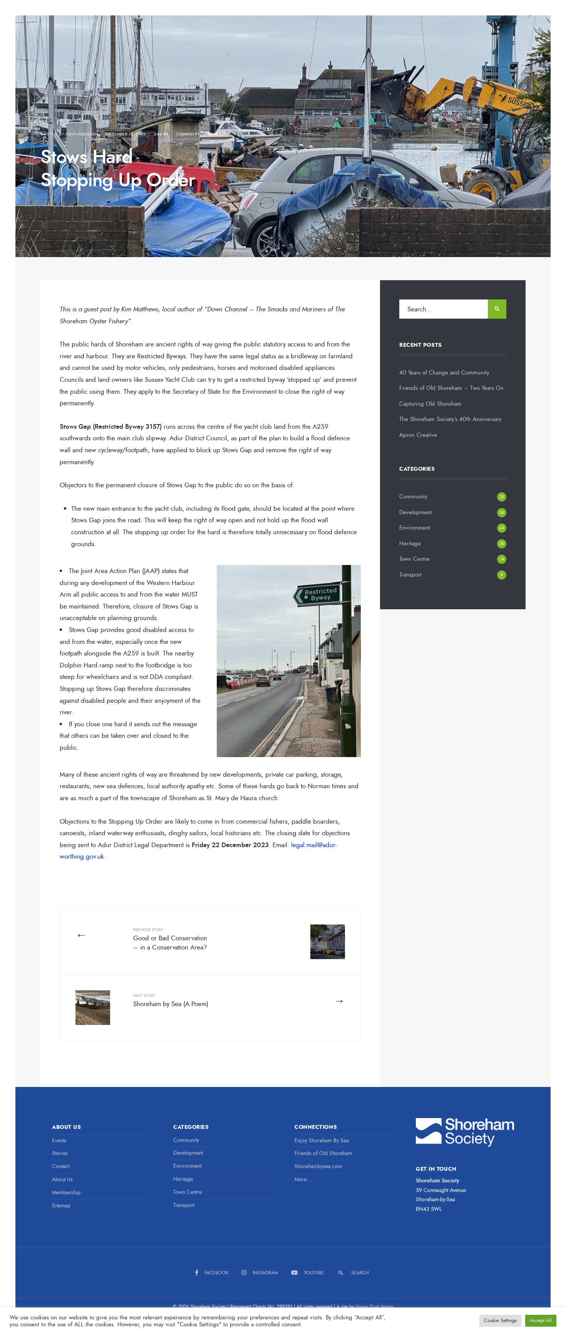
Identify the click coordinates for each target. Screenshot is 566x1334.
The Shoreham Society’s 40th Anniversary (450, 419)
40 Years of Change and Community (444, 372)
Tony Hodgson (81, 134)
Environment (414, 527)
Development (415, 512)
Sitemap (61, 1205)
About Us (62, 1179)
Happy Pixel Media (374, 1307)
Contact (60, 1166)
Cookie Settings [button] (500, 1320)
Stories (60, 1153)
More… (303, 1179)
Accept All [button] (541, 1320)
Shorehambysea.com (318, 1166)
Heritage (212, 134)
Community (188, 134)
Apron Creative (418, 435)
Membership (66, 1192)
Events (59, 1140)
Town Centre (414, 559)
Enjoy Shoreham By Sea (322, 1140)
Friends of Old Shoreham (323, 1153)
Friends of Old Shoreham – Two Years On (451, 388)
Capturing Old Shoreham (430, 404)
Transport (410, 574)
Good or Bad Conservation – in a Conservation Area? (170, 939)
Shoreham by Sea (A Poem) (170, 1000)
